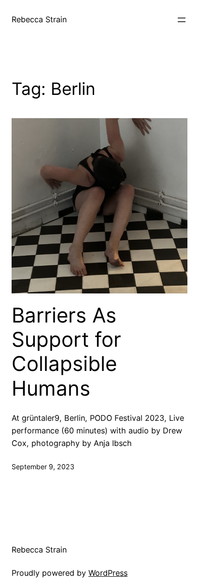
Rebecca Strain (39, 19)
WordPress (108, 573)
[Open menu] (181, 20)
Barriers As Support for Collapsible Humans (66, 351)
